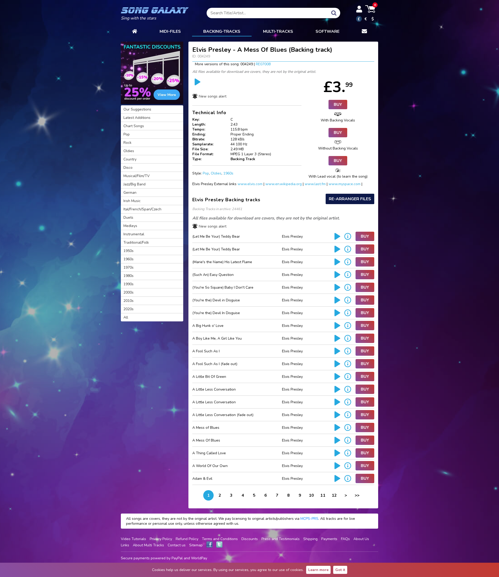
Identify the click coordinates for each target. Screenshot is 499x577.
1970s (128, 267)
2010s (128, 300)
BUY (338, 104)
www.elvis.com (250, 183)
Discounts (249, 538)
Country (129, 159)
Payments (329, 538)
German (129, 192)
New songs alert (212, 96)
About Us (361, 538)
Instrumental (133, 234)
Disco (128, 167)
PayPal (177, 558)
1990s (128, 284)
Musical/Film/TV (136, 175)
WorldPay (199, 558)
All (125, 317)
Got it (340, 569)
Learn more (318, 569)
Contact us (177, 545)
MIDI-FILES (170, 31)
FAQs (345, 538)
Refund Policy (187, 538)
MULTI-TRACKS (278, 31)
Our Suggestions (137, 109)
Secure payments (135, 558)
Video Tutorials (133, 538)
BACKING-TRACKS (221, 31)
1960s (228, 173)
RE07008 (263, 64)
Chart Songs (133, 126)
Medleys (130, 225)
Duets (128, 217)
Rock (127, 142)
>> (357, 495)
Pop (206, 173)
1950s (128, 250)
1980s (128, 275)
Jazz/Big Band (134, 184)
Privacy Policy (161, 538)
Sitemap (196, 545)
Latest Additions (136, 117)
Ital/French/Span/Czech (142, 209)
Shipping (310, 538)
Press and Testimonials (280, 538)
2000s (128, 292)
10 (311, 495)
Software (327, 31)
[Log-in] (359, 9)
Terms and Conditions (220, 538)
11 (322, 495)
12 (334, 495)
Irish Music (132, 200)
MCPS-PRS (309, 518)
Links (125, 545)
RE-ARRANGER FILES (350, 199)
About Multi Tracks (148, 545)
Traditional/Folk (136, 242)
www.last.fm (315, 183)
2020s (128, 309)
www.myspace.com (344, 183)
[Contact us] (364, 31)
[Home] (134, 31)
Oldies (216, 173)
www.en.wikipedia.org (283, 183)
